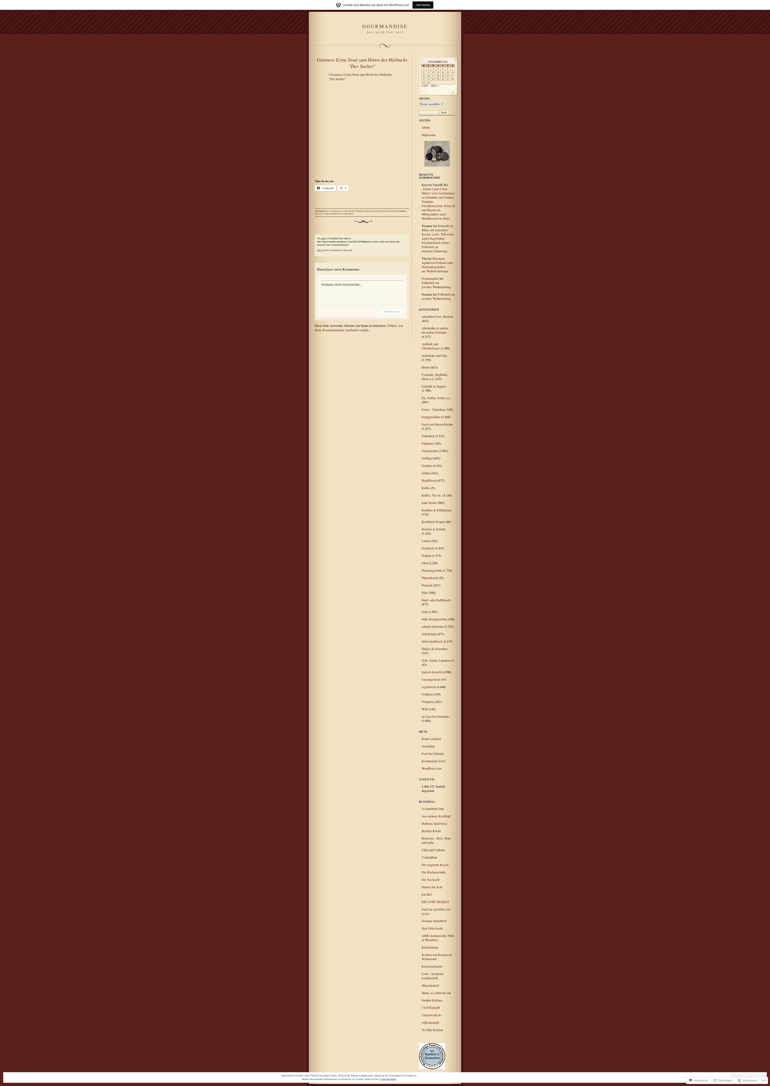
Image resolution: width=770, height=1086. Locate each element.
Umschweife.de (431, 1015)
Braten (426, 367)
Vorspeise (428, 701)
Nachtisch (428, 548)
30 (428, 82)
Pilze (425, 592)
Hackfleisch (429, 480)
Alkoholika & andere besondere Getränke (351, 211)
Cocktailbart (429, 857)
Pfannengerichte (432, 570)
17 (433, 76)
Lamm (426, 541)
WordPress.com (432, 768)
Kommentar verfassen (341, 214)
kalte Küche (429, 503)
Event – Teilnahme (433, 409)
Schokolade (429, 634)
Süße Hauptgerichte (434, 619)
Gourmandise (385, 26)
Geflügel (427, 458)
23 (428, 79)
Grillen (426, 473)
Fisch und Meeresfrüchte (437, 424)
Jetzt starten (423, 4)
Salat (425, 612)
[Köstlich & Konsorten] (432, 1068)
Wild (425, 709)
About (426, 127)
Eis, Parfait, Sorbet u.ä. (436, 398)
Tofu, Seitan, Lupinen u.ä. (438, 660)
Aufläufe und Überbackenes (431, 346)
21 (452, 76)
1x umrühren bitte (433, 808)
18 (438, 76)
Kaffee (426, 488)
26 (443, 79)
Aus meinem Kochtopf (436, 816)
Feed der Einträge (433, 753)
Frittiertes (428, 443)
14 (452, 72)
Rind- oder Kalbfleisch (436, 600)
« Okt (425, 85)
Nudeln (426, 555)
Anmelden (428, 746)
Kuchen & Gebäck (434, 529)
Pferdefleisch (430, 578)
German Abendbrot (434, 921)
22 (423, 79)
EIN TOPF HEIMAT (435, 902)
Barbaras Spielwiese (434, 823)
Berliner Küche (431, 831)
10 (433, 72)
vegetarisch (429, 687)
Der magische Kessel (435, 865)
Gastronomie (430, 451)
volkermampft (430, 1022)
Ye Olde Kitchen (432, 1030)
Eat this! (427, 894)
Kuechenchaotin (432, 966)
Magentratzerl (430, 985)
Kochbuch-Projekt (433, 522)
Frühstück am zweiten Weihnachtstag (436, 285)
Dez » (435, 85)
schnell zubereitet (433, 626)
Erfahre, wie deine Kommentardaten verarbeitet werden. (359, 327)
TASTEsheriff (431, 1007)
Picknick (427, 585)
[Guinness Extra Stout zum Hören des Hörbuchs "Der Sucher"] (362, 122)
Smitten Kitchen (432, 1000)
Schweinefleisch (432, 641)
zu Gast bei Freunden (435, 716)
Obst (425, 563)
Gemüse (427, 465)
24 (433, 79)
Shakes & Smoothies (435, 649)
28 (452, 79)
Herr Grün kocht (432, 928)
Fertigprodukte (382, 211)
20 (448, 76)
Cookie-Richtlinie (388, 1079)
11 (438, 72)
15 (423, 76)
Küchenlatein (430, 947)
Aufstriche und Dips (434, 355)
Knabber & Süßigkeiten (437, 510)
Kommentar (392, 311)
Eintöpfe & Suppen (434, 386)
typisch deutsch (431, 672)
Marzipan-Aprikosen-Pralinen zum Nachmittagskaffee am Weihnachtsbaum (437, 264)
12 (443, 72)
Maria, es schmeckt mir (436, 993)
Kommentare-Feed (433, 761)
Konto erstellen (431, 739)
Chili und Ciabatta (433, 850)
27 (448, 79)
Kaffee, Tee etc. (432, 495)
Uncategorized (431, 679)
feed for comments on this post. (335, 250)
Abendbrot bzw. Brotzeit (437, 316)
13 (448, 72)
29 (423, 82)
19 (443, 76)
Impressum (429, 135)
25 (438, 79)
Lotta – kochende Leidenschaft (433, 976)
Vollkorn (427, 694)
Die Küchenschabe (434, 872)
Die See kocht (431, 879)
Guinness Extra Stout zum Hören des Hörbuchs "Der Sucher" (362, 62)
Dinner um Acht (432, 887)
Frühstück (428, 436)
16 (428, 76)
